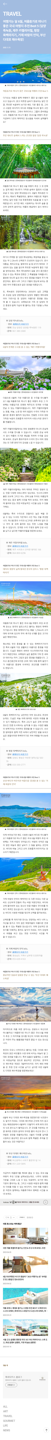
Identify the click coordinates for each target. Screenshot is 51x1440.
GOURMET (9, 1421)
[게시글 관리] (13, 1217)
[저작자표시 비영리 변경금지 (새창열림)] (30, 1217)
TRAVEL (12, 14)
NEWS (6, 1430)
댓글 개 (5, 1365)
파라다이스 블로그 (13, 1376)
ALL (5, 1406)
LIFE (5, 1425)
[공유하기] (10, 1217)
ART (5, 1411)
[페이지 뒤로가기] (5, 4)
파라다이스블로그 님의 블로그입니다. (18, 1380)
